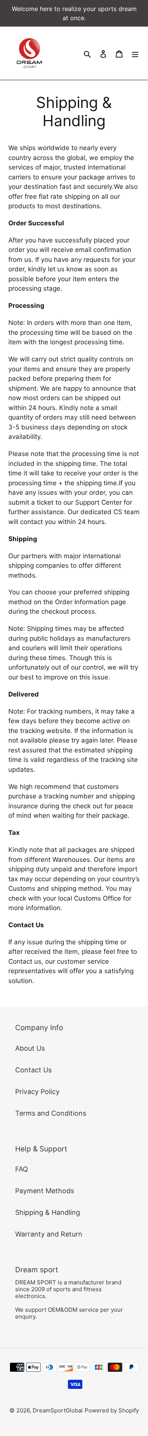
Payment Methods (44, 1191)
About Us (30, 1048)
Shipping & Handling (47, 1212)
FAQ (21, 1169)
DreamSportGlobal (58, 1410)
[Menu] (135, 53)
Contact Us (33, 1070)
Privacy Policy (37, 1092)
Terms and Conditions (50, 1113)
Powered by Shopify (112, 1410)
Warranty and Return (48, 1234)
